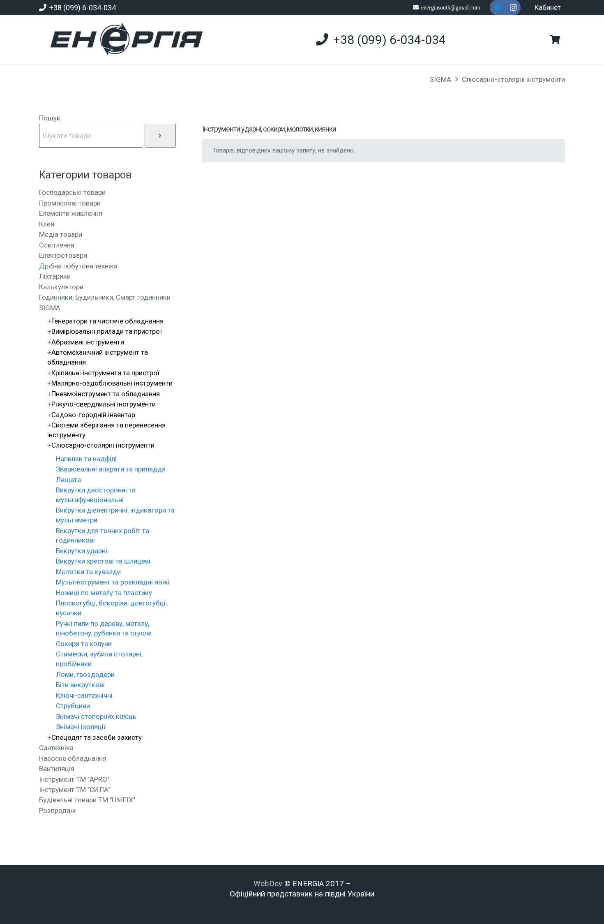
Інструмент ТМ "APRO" (74, 779)
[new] (123, 39)
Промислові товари (70, 203)
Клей (46, 224)
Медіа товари (60, 234)
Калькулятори (61, 287)
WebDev (269, 883)
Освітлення (56, 245)
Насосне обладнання (72, 758)
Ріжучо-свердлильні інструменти (103, 404)
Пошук (49, 118)
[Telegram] (498, 7)
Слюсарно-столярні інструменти (513, 79)
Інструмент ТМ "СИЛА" (75, 789)
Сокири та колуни (84, 644)
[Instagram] (513, 7)
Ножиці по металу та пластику (104, 593)
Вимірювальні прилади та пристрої (106, 331)
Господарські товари (72, 192)
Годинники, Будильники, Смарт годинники (105, 297)
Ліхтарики (55, 276)
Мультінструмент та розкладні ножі (112, 582)
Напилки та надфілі (86, 459)
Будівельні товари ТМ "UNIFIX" (87, 800)
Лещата (68, 480)
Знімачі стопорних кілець (96, 716)
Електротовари (63, 255)
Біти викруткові (80, 685)
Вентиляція (56, 769)
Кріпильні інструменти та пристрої (105, 373)
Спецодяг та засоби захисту (96, 737)
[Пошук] (160, 135)
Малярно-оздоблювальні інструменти (112, 383)
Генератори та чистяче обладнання (107, 321)
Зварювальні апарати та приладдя (111, 469)
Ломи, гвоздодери (85, 674)
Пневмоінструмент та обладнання (105, 394)
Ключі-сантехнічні (84, 695)
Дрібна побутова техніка (78, 266)
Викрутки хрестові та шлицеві (103, 561)
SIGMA (440, 79)
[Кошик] (555, 39)
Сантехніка (56, 748)
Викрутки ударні (81, 551)
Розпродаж (57, 810)
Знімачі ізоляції (81, 727)
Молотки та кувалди (88, 572)
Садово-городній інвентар (93, 415)
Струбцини (73, 706)
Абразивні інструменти (87, 342)
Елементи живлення (70, 213)
